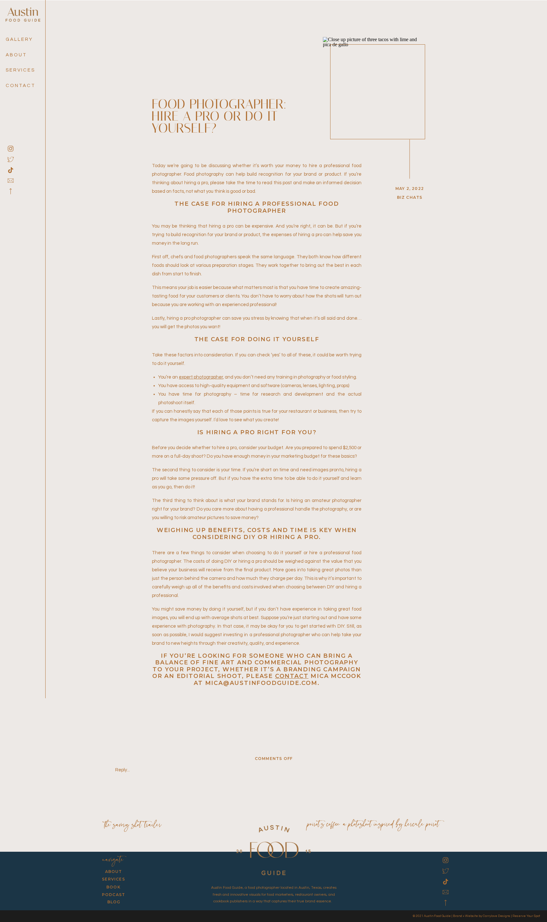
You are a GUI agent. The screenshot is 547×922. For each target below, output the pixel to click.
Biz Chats (410, 197)
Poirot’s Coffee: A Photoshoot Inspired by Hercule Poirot (373, 825)
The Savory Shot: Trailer (132, 825)
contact (292, 676)
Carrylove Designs (496, 916)
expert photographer (201, 377)
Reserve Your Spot (526, 916)
